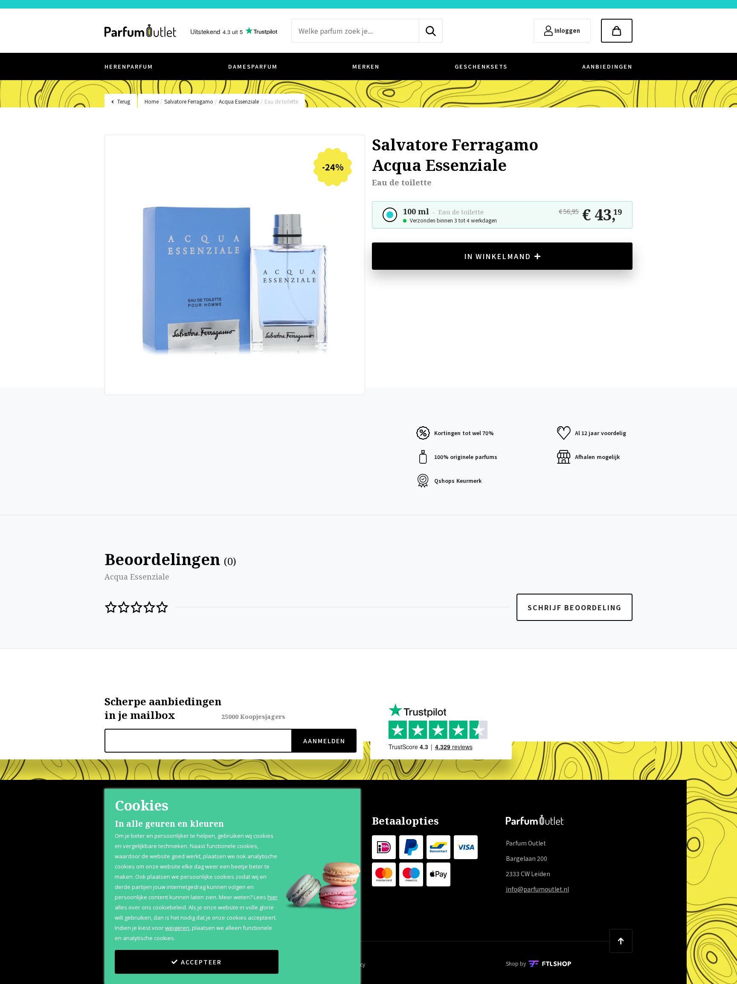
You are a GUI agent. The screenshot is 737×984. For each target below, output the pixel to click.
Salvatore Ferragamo (188, 101)
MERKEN (366, 66)
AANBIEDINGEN (607, 66)
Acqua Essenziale (239, 101)
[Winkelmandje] (617, 31)
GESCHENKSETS (481, 66)
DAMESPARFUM (253, 66)
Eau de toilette (281, 101)
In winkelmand (497, 256)
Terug (123, 101)
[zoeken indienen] (431, 31)
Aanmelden (324, 740)
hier (272, 897)
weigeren (177, 928)
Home (152, 101)
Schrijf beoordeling (574, 607)
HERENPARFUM (128, 66)
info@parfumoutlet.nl (537, 889)
